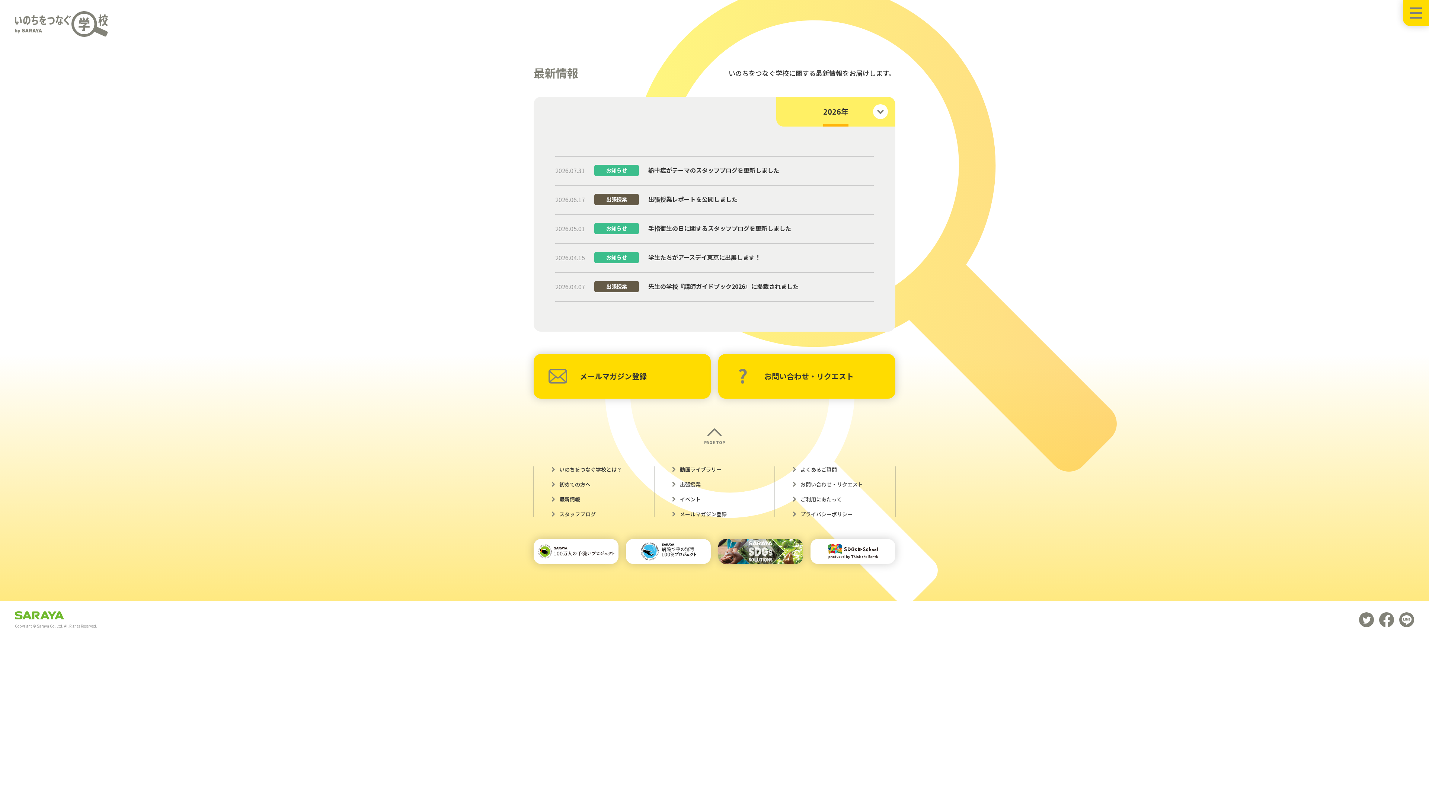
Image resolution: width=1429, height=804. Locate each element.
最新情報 (569, 499)
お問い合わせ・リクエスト (809, 376)
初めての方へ (575, 484)
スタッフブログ (577, 514)
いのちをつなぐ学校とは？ (590, 469)
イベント (690, 499)
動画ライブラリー (701, 469)
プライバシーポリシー (826, 514)
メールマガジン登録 (613, 376)
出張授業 (690, 484)
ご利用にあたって (821, 499)
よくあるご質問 (818, 469)
